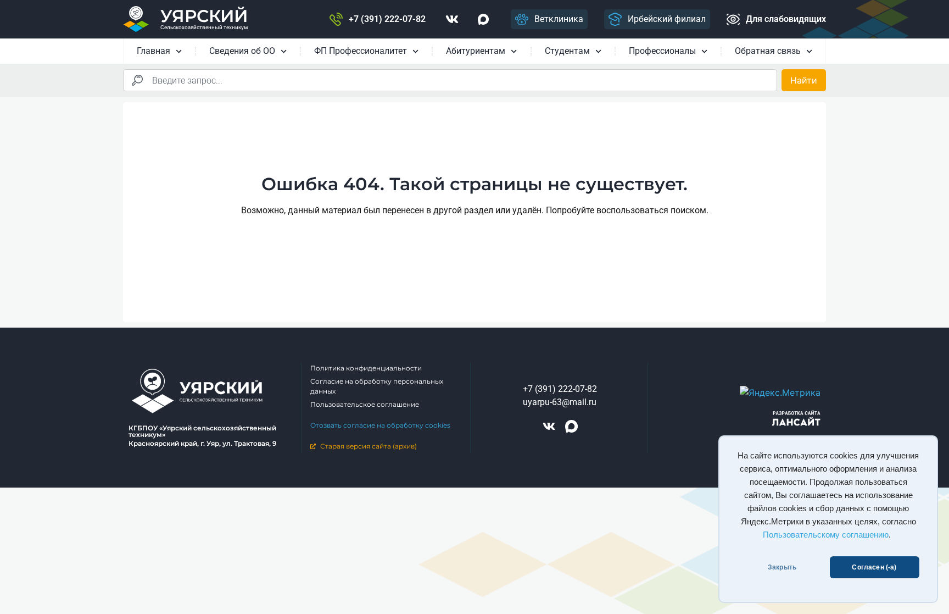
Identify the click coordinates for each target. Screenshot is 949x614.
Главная (153, 51)
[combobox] (450, 80)
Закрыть (782, 567)
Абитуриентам (475, 51)
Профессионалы (662, 51)
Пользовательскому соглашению (826, 534)
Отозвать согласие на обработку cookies (380, 425)
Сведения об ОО (242, 51)
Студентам (567, 51)
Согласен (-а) (874, 567)
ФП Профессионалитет (360, 51)
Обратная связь (768, 51)
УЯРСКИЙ (204, 15)
